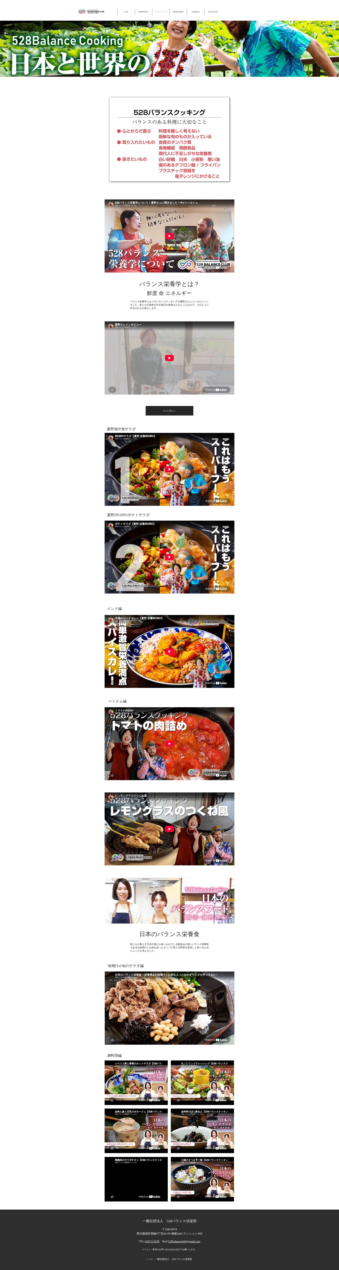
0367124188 (152, 1241)
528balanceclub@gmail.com (184, 1241)
